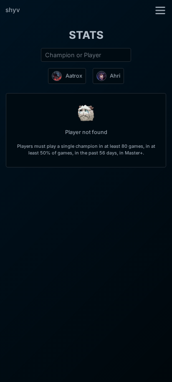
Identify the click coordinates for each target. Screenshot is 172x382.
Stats (86, 34)
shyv (12, 10)
